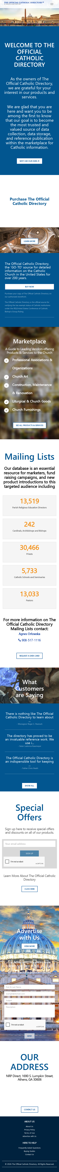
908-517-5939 (43, 965)
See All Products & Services (29, 425)
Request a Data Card (29, 655)
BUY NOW (29, 286)
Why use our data (29, 161)
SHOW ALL (29, 785)
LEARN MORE (29, 241)
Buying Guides (29, 1151)
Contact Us (29, 1109)
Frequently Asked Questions (30, 1148)
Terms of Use (29, 1133)
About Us (29, 1126)
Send (29, 1036)
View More (29, 946)
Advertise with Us (29, 1136)
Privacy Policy (29, 1129)
